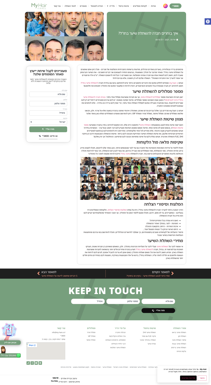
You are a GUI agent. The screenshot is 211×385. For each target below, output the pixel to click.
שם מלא (64, 91)
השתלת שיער (145, 125)
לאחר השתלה (70, 6)
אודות (153, 6)
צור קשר (57, 6)
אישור (202, 378)
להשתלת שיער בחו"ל (144, 249)
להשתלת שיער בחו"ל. (89, 83)
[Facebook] (40, 363)
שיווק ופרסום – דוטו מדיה (69, 381)
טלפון (65, 100)
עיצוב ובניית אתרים (68, 378)
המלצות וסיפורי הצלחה (117, 209)
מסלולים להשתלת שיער (150, 97)
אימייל (65, 109)
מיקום (65, 119)
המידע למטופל (97, 6)
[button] (208, 21)
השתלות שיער (162, 246)
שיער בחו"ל (125, 153)
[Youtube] (36, 363)
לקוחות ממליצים (140, 6)
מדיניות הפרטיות (188, 378)
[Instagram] (32, 363)
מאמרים (83, 6)
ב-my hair (173, 83)
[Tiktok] (28, 363)
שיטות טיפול (124, 6)
